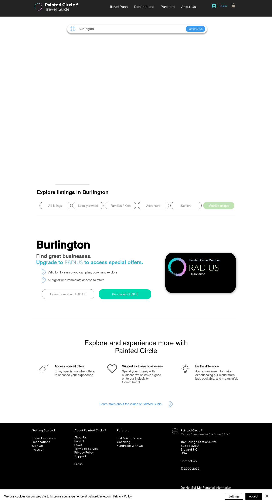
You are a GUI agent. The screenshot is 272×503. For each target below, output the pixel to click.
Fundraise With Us (130, 446)
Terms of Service (86, 449)
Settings (233, 496)
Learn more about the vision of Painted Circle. (131, 404)
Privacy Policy (84, 452)
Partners (123, 430)
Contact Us (189, 461)
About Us (80, 437)
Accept (253, 496)
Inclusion (38, 449)
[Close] (266, 496)
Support (80, 456)
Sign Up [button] (37, 446)
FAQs (78, 445)
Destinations (41, 442)
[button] (233, 5)
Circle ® (70, 4)
